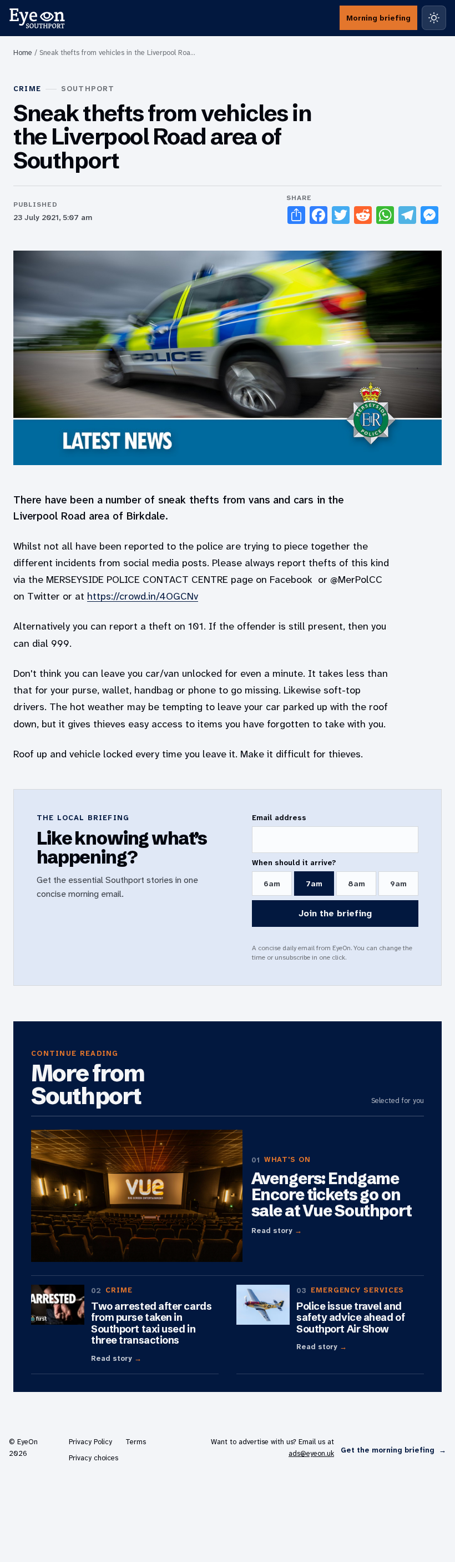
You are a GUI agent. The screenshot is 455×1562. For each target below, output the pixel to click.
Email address (279, 817)
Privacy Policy (90, 1441)
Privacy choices (93, 1458)
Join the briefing (335, 913)
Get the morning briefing (393, 1450)
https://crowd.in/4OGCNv (142, 596)
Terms (135, 1441)
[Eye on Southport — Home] (37, 18)
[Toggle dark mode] (434, 18)
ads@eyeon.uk (311, 1453)
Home (22, 52)
